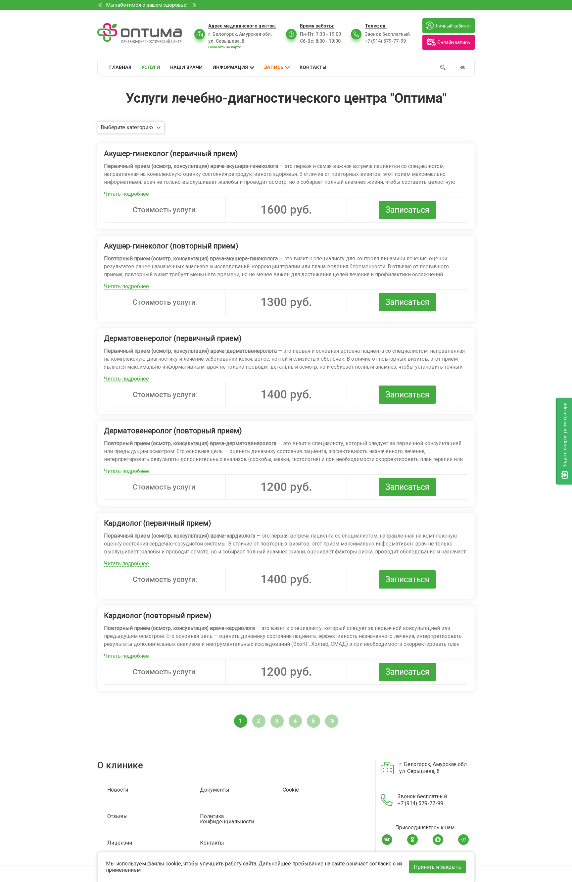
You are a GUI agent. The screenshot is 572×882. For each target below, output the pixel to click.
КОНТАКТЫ (313, 67)
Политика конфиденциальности (227, 819)
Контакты (212, 843)
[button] (564, 441)
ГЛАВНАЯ (120, 67)
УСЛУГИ (150, 67)
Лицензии (119, 843)
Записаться (407, 210)
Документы (214, 790)
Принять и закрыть (437, 867)
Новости (117, 790)
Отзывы (117, 816)
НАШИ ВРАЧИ (186, 67)
